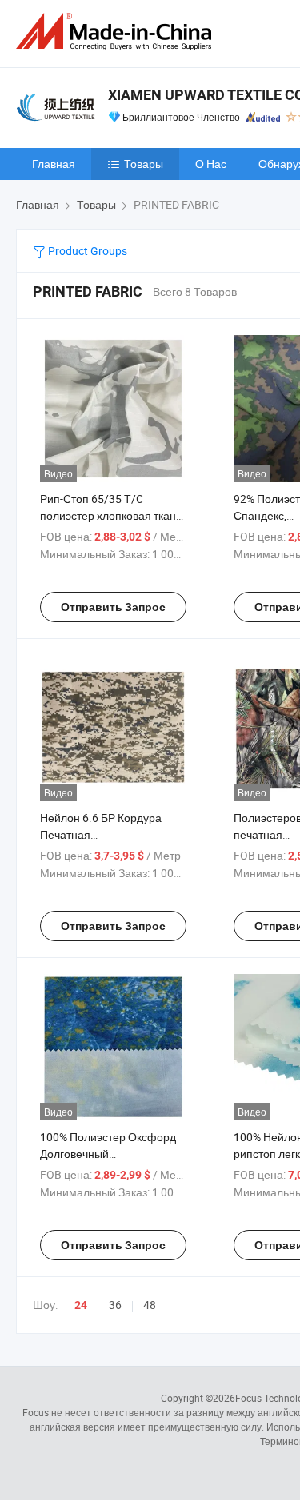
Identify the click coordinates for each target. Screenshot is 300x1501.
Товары (143, 163)
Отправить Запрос (113, 607)
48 (149, 1304)
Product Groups (86, 250)
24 (80, 1305)
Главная (53, 163)
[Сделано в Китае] (117, 31)
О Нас (210, 163)
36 (115, 1304)
